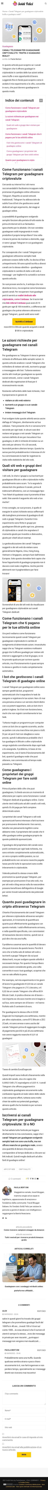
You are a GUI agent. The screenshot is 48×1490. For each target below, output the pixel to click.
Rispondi (41, 1311)
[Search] (46, 3)
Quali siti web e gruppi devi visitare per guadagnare (23, 127)
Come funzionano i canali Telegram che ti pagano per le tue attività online (23, 136)
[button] (4, 1274)
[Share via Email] (37, 1179)
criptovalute (25, 1169)
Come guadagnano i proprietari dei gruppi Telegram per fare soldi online (23, 153)
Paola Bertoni (15, 59)
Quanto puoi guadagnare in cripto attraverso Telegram (19, 162)
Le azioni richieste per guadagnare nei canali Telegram (21, 118)
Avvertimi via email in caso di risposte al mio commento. (22, 1438)
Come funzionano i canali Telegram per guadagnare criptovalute (22, 109)
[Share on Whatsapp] (35, 1179)
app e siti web (9, 1169)
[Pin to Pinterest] (33, 1179)
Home (4, 11)
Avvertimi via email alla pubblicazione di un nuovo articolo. (21, 1448)
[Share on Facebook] (30, 1179)
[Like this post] (28, 1179)
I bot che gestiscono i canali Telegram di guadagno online (24, 144)
